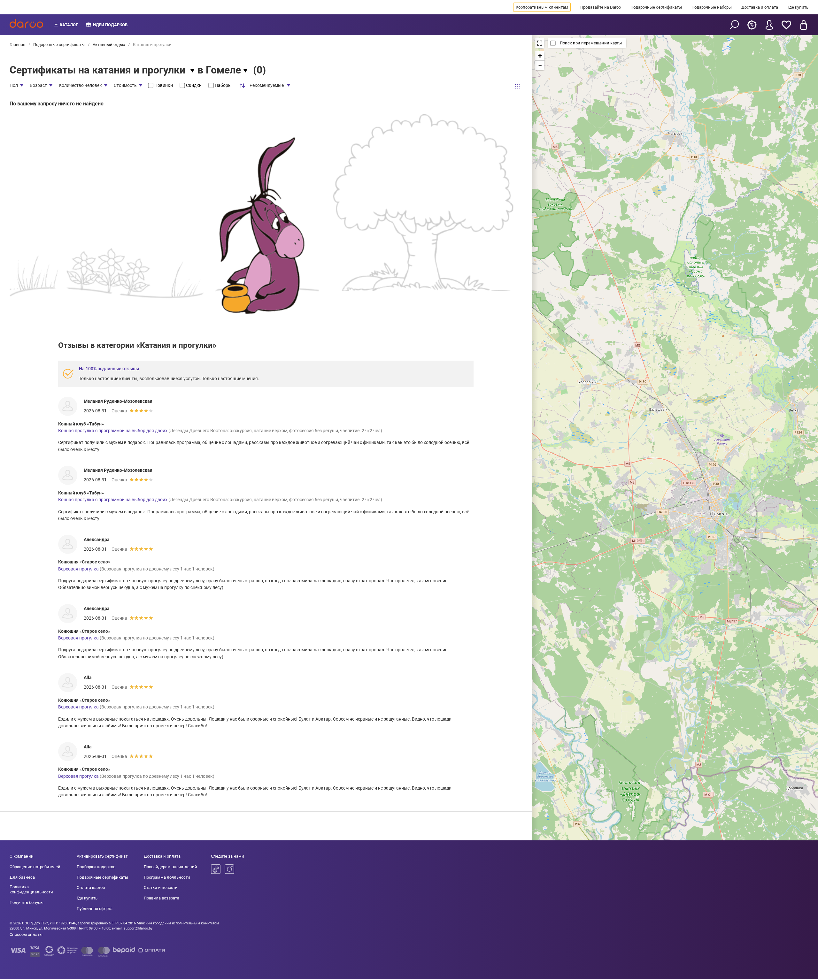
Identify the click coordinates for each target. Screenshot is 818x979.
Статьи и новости (161, 887)
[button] (539, 56)
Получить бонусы (26, 902)
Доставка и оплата (759, 7)
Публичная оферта (94, 908)
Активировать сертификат (102, 856)
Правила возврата (161, 898)
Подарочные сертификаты (656, 7)
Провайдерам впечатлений (170, 866)
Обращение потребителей (35, 866)
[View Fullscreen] (539, 43)
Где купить (798, 7)
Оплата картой (91, 887)
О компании (22, 856)
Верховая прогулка (78, 568)
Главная (18, 44)
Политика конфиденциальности (31, 889)
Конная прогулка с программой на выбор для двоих (112, 430)
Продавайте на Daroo (600, 7)
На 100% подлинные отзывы (109, 368)
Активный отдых (109, 44)
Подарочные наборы (711, 7)
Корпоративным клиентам (542, 7)
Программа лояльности (167, 877)
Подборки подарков (96, 866)
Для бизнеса (22, 877)
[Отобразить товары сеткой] (517, 86)
